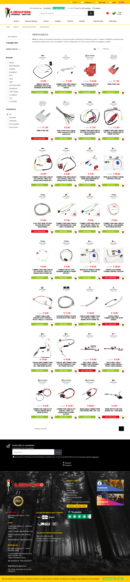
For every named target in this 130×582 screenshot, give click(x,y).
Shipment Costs (72, 495)
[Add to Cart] (52, 92)
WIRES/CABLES (42, 57)
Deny (120, 579)
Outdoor (58, 21)
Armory (46, 21)
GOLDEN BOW (14, 85)
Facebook (68, 463)
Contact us (88, 2)
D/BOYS (12, 69)
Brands (82, 21)
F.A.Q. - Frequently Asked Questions (78, 502)
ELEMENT (13, 72)
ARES (11, 62)
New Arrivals (98, 21)
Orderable (12, 121)
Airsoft (16, 21)
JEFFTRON (13, 91)
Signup (58, 452)
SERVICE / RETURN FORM (77, 506)
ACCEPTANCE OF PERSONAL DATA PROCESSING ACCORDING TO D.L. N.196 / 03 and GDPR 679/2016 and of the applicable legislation (57, 457)
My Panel (102, 2)
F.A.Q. (75, 2)
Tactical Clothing (31, 21)
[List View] (98, 48)
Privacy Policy (71, 490)
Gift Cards (112, 21)
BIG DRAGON (14, 66)
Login (114, 2)
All (10, 114)
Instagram (68, 465)
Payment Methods (72, 493)
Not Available (14, 124)
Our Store (70, 486)
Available (12, 117)
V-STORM (13, 101)
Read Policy (95, 457)
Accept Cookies (109, 579)
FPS (10, 75)
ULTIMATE (13, 95)
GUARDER (13, 88)
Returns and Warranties (74, 497)
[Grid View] (94, 48)
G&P (11, 82)
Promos (70, 21)
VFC (11, 98)
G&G (11, 79)
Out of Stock (13, 127)
